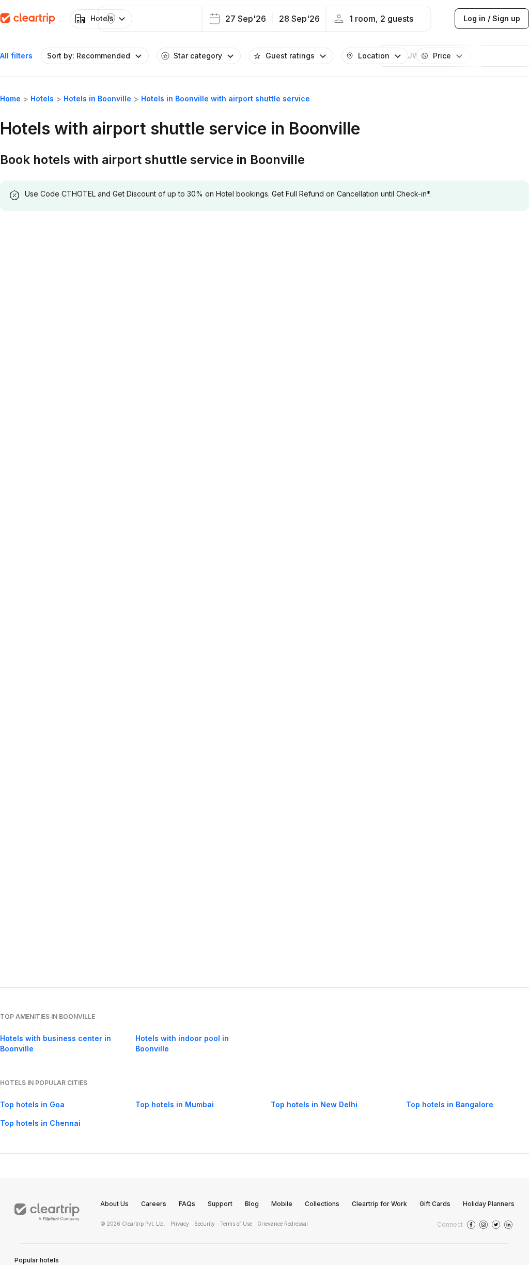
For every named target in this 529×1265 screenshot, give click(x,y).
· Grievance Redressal (281, 1224)
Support (220, 1204)
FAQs (187, 1204)
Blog (252, 1204)
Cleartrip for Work (379, 1204)
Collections (322, 1204)
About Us (114, 1204)
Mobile (281, 1204)
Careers (153, 1204)
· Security (203, 1224)
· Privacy (178, 1224)
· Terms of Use (234, 1224)
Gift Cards (434, 1204)
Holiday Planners (489, 1204)
